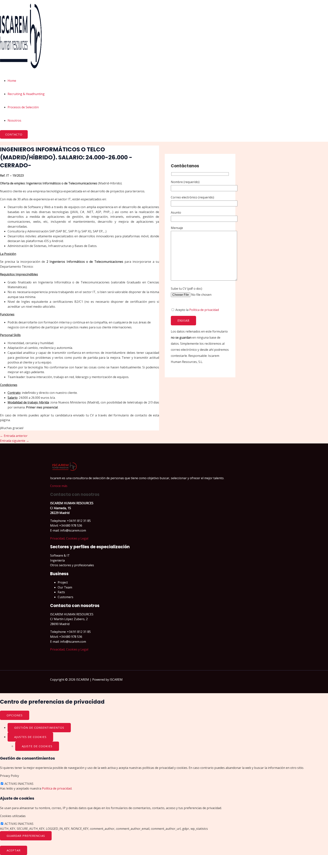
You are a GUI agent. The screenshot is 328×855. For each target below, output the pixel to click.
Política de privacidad (204, 310)
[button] (14, 134)
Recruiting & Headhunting (26, 94)
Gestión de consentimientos (39, 727)
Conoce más (58, 486)
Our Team (65, 587)
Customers (65, 597)
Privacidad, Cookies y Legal (69, 538)
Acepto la (197, 310)
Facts (61, 592)
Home (12, 81)
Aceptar (13, 850)
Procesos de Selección (23, 107)
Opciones (15, 715)
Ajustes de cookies (30, 737)
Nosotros (14, 120)
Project (63, 582)
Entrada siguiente (14, 441)
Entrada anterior (14, 436)
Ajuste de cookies (37, 746)
